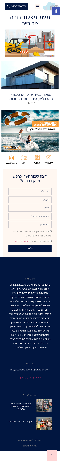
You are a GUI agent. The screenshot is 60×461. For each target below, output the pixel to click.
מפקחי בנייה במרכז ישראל (21, 421)
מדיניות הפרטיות (23, 241)
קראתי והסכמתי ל (32, 241)
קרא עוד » (30, 102)
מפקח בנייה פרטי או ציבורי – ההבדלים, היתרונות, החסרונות (30, 96)
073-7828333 (30, 378)
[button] (56, 11)
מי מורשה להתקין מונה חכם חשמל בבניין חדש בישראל (20, 406)
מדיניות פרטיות (30, 445)
